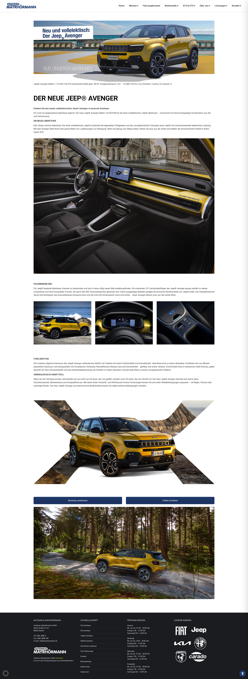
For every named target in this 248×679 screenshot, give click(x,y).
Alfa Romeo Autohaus (88, 646)
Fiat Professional (86, 651)
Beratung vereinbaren (78, 500)
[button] (5, 673)
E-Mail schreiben (170, 500)
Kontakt (83, 656)
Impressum (84, 672)
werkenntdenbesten (66, 661)
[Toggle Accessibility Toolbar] (242, 673)
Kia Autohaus (85, 631)
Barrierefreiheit (85, 661)
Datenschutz (85, 667)
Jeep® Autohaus (86, 636)
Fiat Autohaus (85, 625)
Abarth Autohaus (86, 641)
